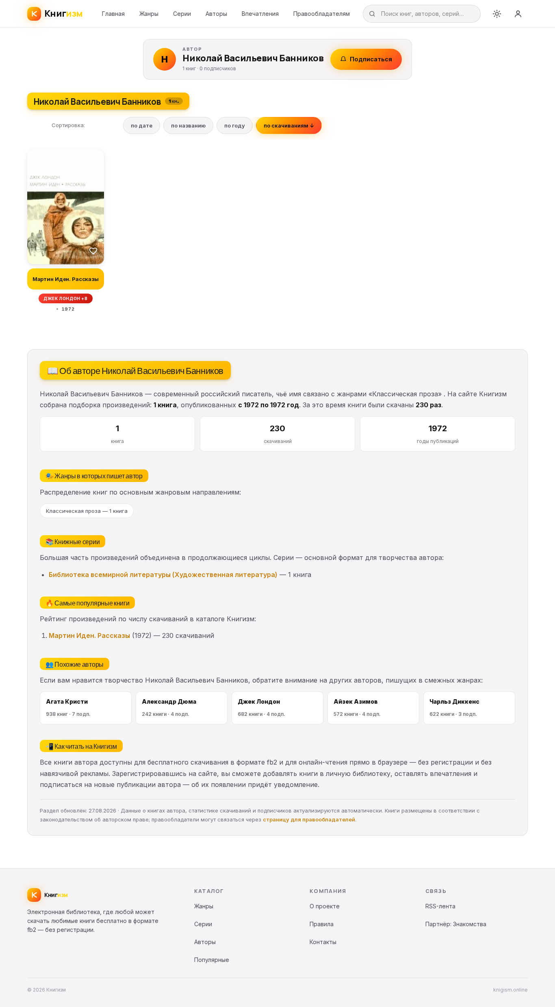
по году (234, 125)
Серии (182, 13)
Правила (322, 924)
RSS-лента (440, 906)
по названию (188, 125)
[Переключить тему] (497, 14)
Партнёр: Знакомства (455, 924)
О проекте (325, 906)
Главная (113, 13)
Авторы (216, 13)
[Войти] (518, 14)
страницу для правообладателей (309, 819)
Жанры (148, 13)
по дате (141, 125)
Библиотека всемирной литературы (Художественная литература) (163, 574)
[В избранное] (93, 250)
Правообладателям (321, 13)
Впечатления (260, 13)
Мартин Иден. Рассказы (89, 635)
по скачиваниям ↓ (289, 125)
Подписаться (371, 59)
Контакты (323, 941)
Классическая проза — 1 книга (87, 511)
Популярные (211, 959)
